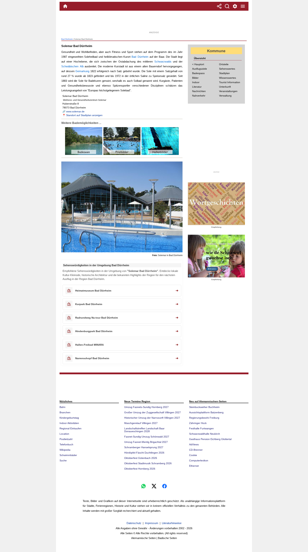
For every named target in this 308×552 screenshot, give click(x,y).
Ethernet (194, 465)
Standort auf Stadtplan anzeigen (84, 115)
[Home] (65, 6)
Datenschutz (134, 523)
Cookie (193, 455)
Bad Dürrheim (67, 39)
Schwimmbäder (68, 455)
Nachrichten (199, 91)
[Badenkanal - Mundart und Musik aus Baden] (216, 256)
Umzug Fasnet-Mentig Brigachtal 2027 (146, 442)
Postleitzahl (66, 439)
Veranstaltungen (228, 91)
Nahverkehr (198, 95)
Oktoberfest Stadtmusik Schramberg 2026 (148, 463)
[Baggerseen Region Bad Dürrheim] (83, 154)
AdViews (194, 444)
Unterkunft (225, 86)
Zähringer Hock (198, 423)
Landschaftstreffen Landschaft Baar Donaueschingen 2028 (144, 430)
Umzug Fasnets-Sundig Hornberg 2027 (146, 407)
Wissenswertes (227, 77)
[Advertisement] (154, 22)
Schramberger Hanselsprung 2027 (143, 447)
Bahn (62, 407)
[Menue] (243, 6)
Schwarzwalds (162, 61)
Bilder (195, 77)
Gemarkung (82, 71)
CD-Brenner (196, 449)
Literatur (197, 86)
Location (64, 433)
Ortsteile (224, 64)
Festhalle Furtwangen (201, 428)
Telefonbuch (66, 444)
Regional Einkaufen (70, 428)
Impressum (151, 523)
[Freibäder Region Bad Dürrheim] (121, 154)
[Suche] (227, 6)
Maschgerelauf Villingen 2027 (141, 423)
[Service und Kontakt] (235, 6)
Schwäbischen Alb (72, 66)
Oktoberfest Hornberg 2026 (139, 468)
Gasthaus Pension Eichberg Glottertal (210, 439)
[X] (154, 486)
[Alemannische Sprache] (216, 203)
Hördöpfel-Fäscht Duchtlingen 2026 (144, 452)
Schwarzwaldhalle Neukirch (204, 433)
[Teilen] (219, 6)
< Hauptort (198, 64)
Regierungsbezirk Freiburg (204, 417)
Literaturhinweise (171, 523)
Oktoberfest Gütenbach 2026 (140, 458)
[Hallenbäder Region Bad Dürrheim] (160, 154)
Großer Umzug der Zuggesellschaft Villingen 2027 (152, 412)
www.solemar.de (75, 111)
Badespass (198, 73)
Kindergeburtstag (69, 417)
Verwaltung (225, 95)
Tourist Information (229, 82)
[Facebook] (164, 486)
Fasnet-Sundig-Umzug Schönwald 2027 (146, 436)
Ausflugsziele (199, 68)
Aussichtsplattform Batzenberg (206, 412)
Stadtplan (224, 73)
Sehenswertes (227, 68)
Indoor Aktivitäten (69, 423)
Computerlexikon (198, 460)
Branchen (65, 412)
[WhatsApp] (143, 486)
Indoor (195, 82)
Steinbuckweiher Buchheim (204, 407)
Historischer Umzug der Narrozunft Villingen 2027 (152, 417)
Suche (63, 460)
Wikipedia (65, 449)
